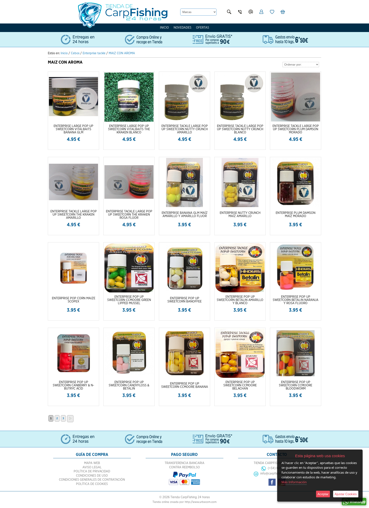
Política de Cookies (92, 484)
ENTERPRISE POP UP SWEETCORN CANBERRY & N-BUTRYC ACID (73, 385)
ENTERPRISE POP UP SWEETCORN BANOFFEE (184, 300)
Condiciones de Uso (92, 475)
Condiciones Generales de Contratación (92, 479)
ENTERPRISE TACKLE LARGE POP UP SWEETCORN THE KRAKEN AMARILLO (73, 214)
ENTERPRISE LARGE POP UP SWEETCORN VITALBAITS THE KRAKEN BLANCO (129, 129)
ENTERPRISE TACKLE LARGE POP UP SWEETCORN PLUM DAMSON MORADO (295, 129)
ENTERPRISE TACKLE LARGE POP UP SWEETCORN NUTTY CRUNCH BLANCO (240, 129)
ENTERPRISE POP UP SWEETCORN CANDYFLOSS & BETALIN (129, 385)
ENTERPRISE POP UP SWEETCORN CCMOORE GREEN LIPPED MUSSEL (129, 300)
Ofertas (202, 27)
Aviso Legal (92, 467)
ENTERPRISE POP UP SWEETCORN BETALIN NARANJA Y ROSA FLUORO (295, 300)
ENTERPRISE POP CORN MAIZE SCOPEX (73, 300)
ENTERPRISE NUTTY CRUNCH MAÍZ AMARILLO (240, 214)
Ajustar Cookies (346, 494)
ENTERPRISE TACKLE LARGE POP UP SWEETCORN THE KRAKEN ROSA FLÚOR (129, 214)
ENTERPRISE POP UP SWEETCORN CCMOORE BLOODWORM (295, 385)
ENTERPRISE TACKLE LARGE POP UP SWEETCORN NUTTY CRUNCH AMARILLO (184, 129)
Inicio (164, 27)
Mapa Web (92, 463)
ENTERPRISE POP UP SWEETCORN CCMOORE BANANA (184, 385)
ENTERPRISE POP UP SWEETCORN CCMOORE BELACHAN (240, 385)
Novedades (182, 27)
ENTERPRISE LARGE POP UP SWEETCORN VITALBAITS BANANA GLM (73, 129)
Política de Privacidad (92, 471)
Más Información (294, 482)
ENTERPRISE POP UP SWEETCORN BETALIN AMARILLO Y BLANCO (240, 300)
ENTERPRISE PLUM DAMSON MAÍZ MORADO (295, 214)
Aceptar (323, 494)
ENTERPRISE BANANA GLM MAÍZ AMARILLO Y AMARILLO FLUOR (185, 214)
